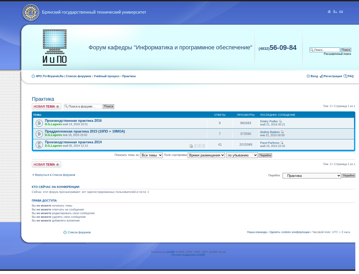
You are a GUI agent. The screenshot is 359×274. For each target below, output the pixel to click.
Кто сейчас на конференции (55, 186)
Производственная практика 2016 (73, 121)
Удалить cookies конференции (289, 232)
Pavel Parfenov (270, 142)
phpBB (170, 251)
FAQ (351, 76)
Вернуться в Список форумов (55, 174)
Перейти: (274, 175)
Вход (314, 76)
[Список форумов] (55, 47)
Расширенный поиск (337, 53)
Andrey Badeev (270, 132)
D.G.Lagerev (53, 124)
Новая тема (40, 104)
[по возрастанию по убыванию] (249, 154)
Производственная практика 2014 (73, 142)
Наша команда (257, 232)
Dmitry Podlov (269, 121)
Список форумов (78, 76)
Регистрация (333, 76)
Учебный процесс (107, 76)
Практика (129, 76)
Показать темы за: (127, 154)
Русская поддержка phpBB (188, 254)
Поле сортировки (176, 154)
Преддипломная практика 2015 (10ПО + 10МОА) (85, 131)
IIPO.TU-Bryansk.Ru (50, 76)
